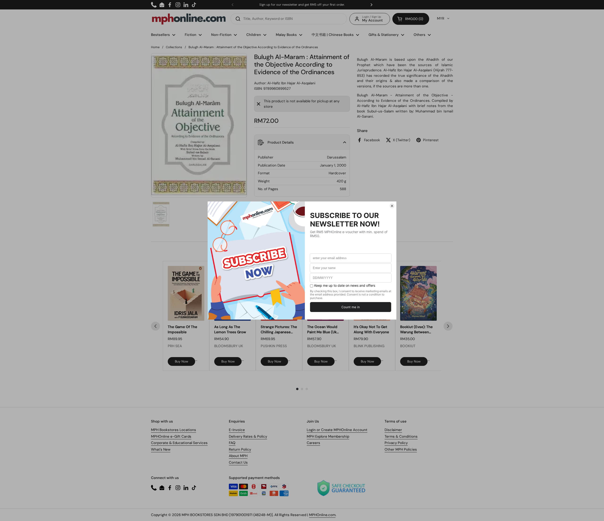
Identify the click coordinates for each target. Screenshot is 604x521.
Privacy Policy (396, 442)
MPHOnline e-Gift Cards (171, 436)
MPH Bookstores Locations (173, 429)
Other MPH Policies (401, 449)
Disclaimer (393, 429)
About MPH (238, 455)
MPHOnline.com (322, 514)
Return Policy (240, 449)
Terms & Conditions (401, 436)
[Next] (448, 326)
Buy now (181, 361)
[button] (410, 19)
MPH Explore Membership (328, 436)
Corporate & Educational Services (179, 442)
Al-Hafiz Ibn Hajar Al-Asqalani (291, 83)
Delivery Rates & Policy (248, 436)
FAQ (232, 442)
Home (155, 47)
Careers (313, 442)
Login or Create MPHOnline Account (337, 429)
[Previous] (155, 326)
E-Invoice (237, 429)
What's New (160, 449)
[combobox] (289, 18)
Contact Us (238, 462)
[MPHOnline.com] (188, 19)
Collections (174, 47)
